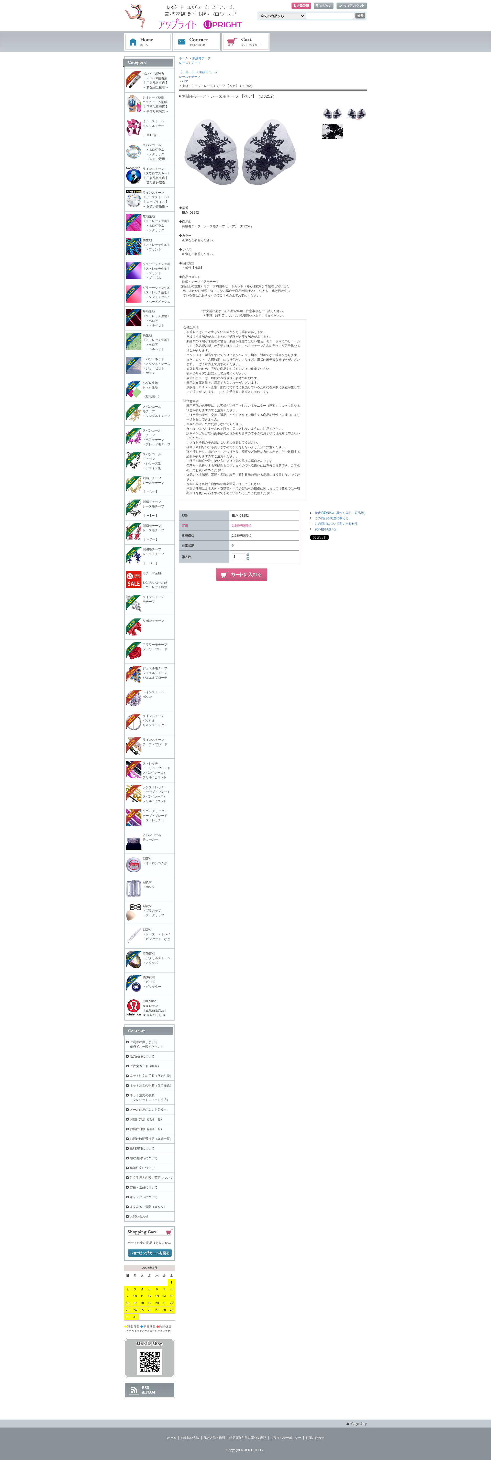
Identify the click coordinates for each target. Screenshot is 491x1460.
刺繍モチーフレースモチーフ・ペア (198, 76)
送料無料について (142, 1148)
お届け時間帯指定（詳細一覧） (151, 1139)
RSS (145, 1387)
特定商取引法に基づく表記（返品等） (341, 513)
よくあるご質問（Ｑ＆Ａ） (148, 1207)
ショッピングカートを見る (150, 1253)
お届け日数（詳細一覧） (147, 1129)
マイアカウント (351, 6)
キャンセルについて (144, 1197)
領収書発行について (144, 1158)
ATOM (148, 1392)
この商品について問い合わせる (336, 523)
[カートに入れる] (241, 574)
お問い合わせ (197, 42)
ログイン (324, 6)
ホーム (148, 42)
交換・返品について (144, 1187)
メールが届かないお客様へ (148, 1109)
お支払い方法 (190, 1438)
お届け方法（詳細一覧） (147, 1119)
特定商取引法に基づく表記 (247, 1438)
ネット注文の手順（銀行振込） (151, 1085)
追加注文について (142, 1168)
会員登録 (301, 6)
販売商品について (142, 1056)
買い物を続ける (325, 529)
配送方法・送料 (214, 1438)
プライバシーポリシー (286, 1438)
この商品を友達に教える (332, 518)
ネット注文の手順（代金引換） (151, 1076)
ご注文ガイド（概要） (145, 1066)
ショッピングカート (246, 42)
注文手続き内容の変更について (151, 1177)
